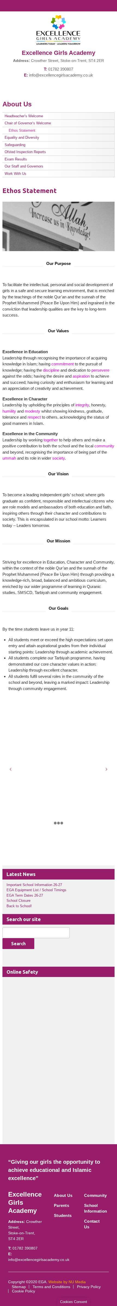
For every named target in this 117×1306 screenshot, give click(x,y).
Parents (61, 1205)
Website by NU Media (67, 1282)
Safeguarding (15, 145)
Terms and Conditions (51, 1287)
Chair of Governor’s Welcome (28, 123)
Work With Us (15, 174)
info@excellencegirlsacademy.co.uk (61, 75)
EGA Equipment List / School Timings (36, 890)
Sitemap (19, 1287)
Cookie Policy (23, 1291)
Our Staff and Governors (24, 166)
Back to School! (19, 906)
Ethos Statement (22, 130)
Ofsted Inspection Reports (25, 152)
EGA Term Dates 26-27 (25, 895)
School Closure (18, 901)
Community (95, 1195)
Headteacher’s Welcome (24, 116)
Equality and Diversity (22, 137)
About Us (63, 1195)
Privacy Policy (89, 1287)
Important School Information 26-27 (34, 885)
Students (63, 1215)
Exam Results (16, 159)
